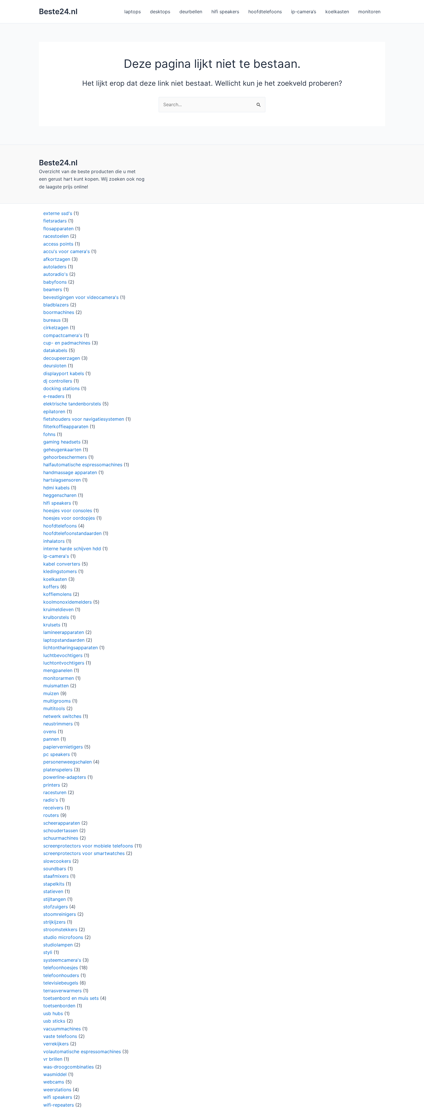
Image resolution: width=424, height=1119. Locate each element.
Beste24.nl (58, 11)
